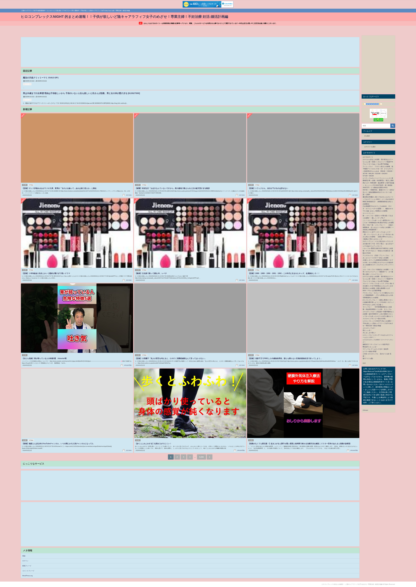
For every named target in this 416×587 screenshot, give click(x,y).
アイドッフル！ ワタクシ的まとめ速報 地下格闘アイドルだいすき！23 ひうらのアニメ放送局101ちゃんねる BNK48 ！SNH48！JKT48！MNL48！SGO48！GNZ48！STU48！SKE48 (378, 171)
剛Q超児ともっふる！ (370, 347)
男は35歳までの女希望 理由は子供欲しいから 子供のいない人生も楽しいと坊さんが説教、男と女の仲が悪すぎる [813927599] (81, 93)
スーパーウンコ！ (369, 213)
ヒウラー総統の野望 (369, 351)
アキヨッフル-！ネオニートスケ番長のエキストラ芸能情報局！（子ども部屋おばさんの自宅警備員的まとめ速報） (378, 295)
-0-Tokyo (31, 184)
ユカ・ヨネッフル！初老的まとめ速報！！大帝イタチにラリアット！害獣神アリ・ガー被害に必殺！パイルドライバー (378, 272)
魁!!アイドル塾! (368, 358)
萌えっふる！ (367, 330)
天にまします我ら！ (369, 332)
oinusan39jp (128, 365)
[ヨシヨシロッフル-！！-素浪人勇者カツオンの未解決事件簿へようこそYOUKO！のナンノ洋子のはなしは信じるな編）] (378, 302)
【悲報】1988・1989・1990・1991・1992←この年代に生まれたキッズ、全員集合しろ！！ (284, 273)
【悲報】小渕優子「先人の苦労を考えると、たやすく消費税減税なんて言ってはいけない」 (170, 358)
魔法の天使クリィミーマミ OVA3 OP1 (41, 78)
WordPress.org (27, 575)
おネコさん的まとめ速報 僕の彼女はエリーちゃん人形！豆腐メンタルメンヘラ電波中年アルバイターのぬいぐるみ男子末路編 (378, 162)
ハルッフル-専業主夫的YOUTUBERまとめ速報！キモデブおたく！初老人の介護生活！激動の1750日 (378, 251)
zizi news (129, 195)
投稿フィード (26, 566)
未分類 (27, 84)
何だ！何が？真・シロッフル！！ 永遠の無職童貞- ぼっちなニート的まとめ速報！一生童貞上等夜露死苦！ (378, 227)
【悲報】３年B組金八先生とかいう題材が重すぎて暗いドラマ (46, 273)
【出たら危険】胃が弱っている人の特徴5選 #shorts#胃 (44, 358)
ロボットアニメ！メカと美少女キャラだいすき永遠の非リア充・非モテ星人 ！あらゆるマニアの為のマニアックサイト (378, 244)
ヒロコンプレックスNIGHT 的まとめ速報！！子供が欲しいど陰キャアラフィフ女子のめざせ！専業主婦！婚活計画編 (378, 323)
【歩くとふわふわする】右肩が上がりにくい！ (153, 443)
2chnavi (365, 410)
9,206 (201, 457)
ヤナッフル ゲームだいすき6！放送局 (375, 349)
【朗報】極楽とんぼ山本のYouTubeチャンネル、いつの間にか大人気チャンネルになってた (57, 443)
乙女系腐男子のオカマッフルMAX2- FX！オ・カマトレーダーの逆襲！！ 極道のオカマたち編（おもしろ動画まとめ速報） (378, 208)
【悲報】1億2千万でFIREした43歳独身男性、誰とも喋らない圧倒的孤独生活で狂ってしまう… (285, 358)
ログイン (25, 561)
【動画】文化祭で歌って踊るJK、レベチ (151, 273)
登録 (23, 556)
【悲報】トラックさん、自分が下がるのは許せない (268, 188)
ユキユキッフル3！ (369, 328)
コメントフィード (28, 571)
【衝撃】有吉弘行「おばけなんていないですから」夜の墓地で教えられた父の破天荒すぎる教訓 (172, 188)
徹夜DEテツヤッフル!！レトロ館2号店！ (376, 344)
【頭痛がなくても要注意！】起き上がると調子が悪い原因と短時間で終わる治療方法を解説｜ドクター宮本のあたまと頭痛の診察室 (299, 443)
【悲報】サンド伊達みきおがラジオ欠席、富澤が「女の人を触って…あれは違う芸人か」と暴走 (59, 188)
